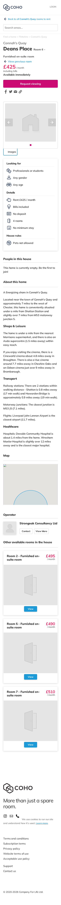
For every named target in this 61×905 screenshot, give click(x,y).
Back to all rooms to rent (29, 19)
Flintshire (23, 36)
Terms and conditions (16, 838)
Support (8, 866)
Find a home (9, 36)
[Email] (15, 93)
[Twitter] (10, 93)
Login (53, 6)
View (30, 608)
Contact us (9, 871)
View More (41, 531)
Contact (26, 531)
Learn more (42, 823)
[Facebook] (5, 93)
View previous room (20, 61)
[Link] (20, 93)
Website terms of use (16, 853)
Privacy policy (11, 848)
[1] (30, 145)
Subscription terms (14, 843)
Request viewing (30, 83)
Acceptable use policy (16, 858)
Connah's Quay (39, 36)
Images (12, 151)
